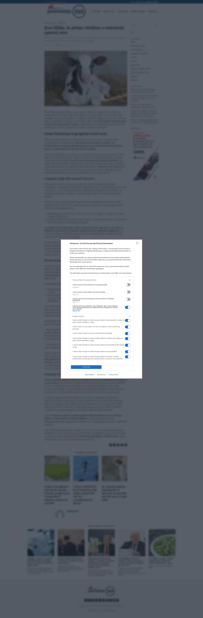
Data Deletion (89, 374)
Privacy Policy (113, 374)
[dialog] (101, 309)
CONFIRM (86, 367)
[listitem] (101, 280)
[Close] (138, 244)
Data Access (101, 374)
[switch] (127, 284)
